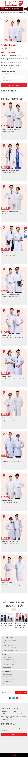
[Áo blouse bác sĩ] (14, 362)
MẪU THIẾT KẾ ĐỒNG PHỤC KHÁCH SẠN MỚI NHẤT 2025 (21, 625)
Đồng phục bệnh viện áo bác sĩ (10, 129)
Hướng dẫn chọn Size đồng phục (10, 642)
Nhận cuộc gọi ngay (21, 692)
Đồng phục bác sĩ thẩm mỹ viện (11, 294)
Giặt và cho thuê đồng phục (9, 664)
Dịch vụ (4, 654)
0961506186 (15, 8)
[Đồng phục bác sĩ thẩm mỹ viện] (14, 279)
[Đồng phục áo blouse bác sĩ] (14, 526)
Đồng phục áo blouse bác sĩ (10, 541)
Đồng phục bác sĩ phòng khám (10, 170)
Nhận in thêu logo (7, 657)
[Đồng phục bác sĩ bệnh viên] (14, 197)
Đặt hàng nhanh (8, 71)
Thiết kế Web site (7, 667)
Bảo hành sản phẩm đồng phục (10, 647)
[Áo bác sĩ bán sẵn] (14, 485)
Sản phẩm (5, 12)
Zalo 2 (25, 237)
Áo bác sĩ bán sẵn (7, 500)
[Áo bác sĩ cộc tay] (14, 320)
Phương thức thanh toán (8, 645)
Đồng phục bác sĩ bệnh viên (10, 211)
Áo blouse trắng (7, 253)
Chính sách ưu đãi (6, 671)
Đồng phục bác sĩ (21, 12)
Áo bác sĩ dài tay (6, 417)
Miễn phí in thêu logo (7, 674)
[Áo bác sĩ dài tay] (14, 403)
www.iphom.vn (8, 721)
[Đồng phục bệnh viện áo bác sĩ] (14, 114)
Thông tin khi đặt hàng (8, 637)
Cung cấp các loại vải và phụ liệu (10, 662)
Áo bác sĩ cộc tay (7, 335)
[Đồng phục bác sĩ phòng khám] (14, 155)
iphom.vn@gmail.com (9, 719)
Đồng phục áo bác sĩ (8, 459)
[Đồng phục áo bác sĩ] (14, 444)
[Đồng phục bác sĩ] (14, 568)
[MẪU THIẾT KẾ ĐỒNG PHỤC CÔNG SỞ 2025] (6, 617)
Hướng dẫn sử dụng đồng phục (10, 650)
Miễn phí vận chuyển (7, 676)
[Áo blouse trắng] (14, 238)
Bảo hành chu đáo (7, 681)
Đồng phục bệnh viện (12, 12)
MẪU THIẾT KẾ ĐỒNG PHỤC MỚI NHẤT (14, 604)
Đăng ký (14, 734)
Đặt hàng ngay (14, 85)
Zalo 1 (25, 232)
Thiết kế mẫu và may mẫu (9, 659)
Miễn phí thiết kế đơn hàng (9, 679)
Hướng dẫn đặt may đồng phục (10, 640)
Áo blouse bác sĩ (7, 376)
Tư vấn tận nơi (6, 683)
